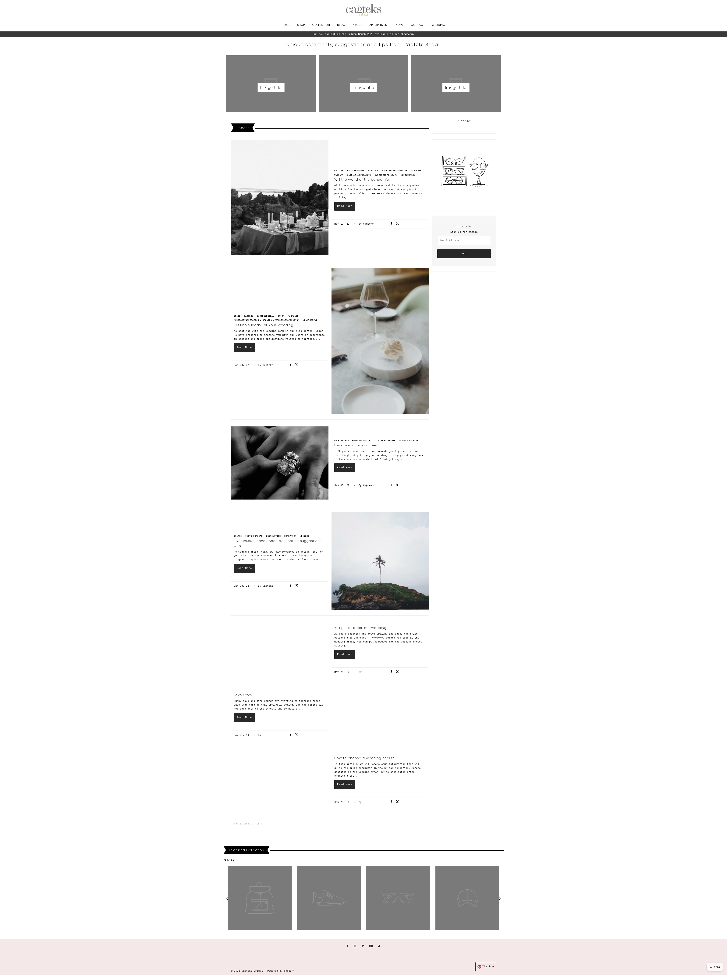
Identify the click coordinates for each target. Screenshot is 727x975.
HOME (286, 25)
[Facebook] (347, 946)
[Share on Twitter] (397, 224)
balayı (238, 536)
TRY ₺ (486, 966)
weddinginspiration (359, 175)
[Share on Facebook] (392, 224)
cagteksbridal (355, 171)
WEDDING (438, 25)
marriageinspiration (394, 171)
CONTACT (418, 25)
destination (273, 536)
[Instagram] (355, 946)
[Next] (499, 898)
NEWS (400, 25)
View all (229, 860)
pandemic (416, 171)
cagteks (339, 171)
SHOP (301, 25)
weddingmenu (408, 175)
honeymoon (290, 536)
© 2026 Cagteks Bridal (247, 971)
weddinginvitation (386, 175)
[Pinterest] (363, 946)
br (335, 440)
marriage (373, 171)
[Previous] (227, 898)
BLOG (341, 25)
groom (281, 316)
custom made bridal (383, 440)
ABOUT (357, 25)
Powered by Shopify (281, 971)
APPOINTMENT (379, 25)
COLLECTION (321, 25)
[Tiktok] (379, 946)
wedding (339, 175)
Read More (345, 206)
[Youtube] (371, 946)
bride (237, 316)
